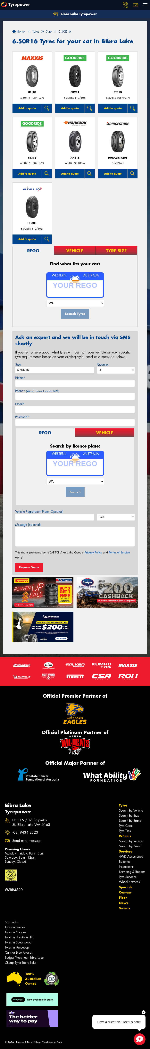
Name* (20, 378)
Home (20, 31)
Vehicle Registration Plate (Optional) (39, 512)
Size (18, 364)
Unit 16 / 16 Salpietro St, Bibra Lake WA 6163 (31, 822)
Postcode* (22, 417)
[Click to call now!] (125, 5)
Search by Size (129, 816)
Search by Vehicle (131, 810)
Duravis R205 (118, 157)
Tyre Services (127, 877)
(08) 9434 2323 (25, 832)
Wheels (125, 836)
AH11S (75, 157)
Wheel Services (129, 882)
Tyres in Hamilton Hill (19, 937)
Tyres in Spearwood (18, 942)
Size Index (12, 922)
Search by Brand (130, 821)
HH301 (32, 223)
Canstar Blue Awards (19, 952)
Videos (124, 908)
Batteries (124, 862)
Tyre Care (125, 826)
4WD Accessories (131, 856)
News (123, 903)
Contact (125, 892)
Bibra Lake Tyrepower (78, 14)
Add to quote (27, 108)
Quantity (103, 364)
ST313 (118, 92)
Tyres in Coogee (15, 932)
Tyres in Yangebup (17, 947)
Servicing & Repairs (132, 872)
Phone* (37, 391)
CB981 (75, 92)
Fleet (123, 897)
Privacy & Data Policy (28, 1042)
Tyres (123, 805)
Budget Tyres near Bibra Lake (24, 958)
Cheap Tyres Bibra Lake (20, 963)
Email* (19, 404)
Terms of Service (119, 552)
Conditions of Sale (52, 1042)
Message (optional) (28, 525)
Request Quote (29, 567)
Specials (125, 887)
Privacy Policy (93, 552)
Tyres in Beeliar (15, 927)
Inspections (126, 867)
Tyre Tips (125, 831)
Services (125, 851)
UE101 (32, 92)
